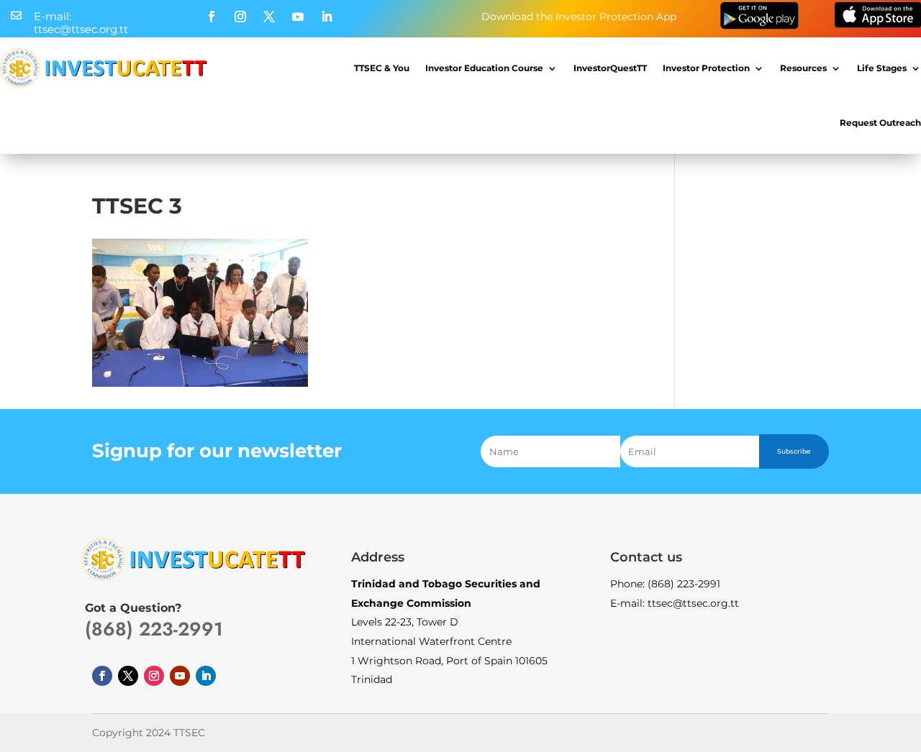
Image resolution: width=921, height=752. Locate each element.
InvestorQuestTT (610, 68)
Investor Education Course (484, 68)
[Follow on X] (269, 16)
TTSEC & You (381, 68)
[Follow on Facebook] (211, 16)
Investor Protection (706, 68)
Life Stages (882, 68)
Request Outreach (880, 122)
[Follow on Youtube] (297, 16)
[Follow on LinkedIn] (326, 16)
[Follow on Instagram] (240, 16)
